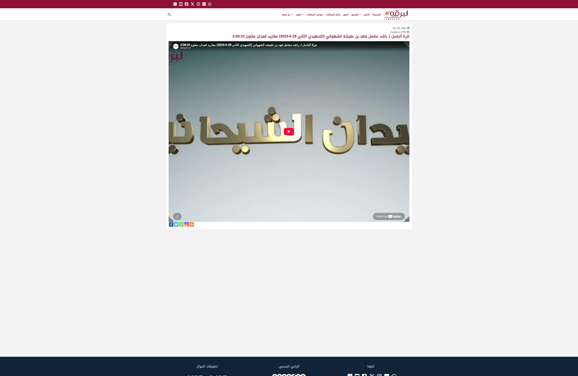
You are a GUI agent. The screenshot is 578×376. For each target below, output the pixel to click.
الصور (345, 14)
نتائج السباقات (333, 14)
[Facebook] (171, 224)
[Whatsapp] (181, 224)
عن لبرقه (286, 14)
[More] (191, 224)
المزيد (299, 14)
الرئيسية (377, 14)
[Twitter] (176, 224)
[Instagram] (186, 224)
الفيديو (355, 14)
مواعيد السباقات (315, 14)
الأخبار (367, 14)
